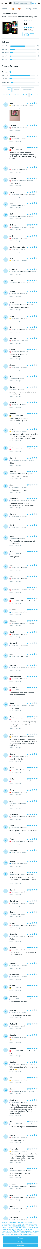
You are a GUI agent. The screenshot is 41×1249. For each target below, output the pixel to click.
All (9, 89)
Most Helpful (28, 89)
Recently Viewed (31, 9)
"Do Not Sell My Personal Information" (17, 1234)
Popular (4, 9)
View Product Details (29, 34)
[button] (30, 3)
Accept (20, 1238)
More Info (20, 1246)
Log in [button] (33, 3)
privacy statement (19, 1226)
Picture (16, 89)
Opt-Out (20, 1242)
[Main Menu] (2, 3)
